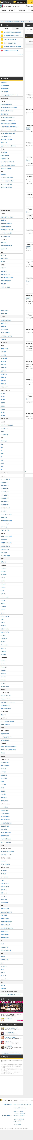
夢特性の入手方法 (5, 918)
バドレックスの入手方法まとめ (8, 120)
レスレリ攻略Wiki (17, 1124)
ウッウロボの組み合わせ (6, 223)
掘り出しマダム (4, 313)
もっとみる (20, 54)
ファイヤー (3, 641)
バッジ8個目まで (4, 504)
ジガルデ (3, 603)
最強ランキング (4, 323)
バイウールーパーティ (6, 699)
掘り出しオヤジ (4, 310)
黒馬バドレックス (5, 632)
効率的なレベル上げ (5, 924)
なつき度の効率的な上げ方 (7, 928)
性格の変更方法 (4, 810)
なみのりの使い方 (5, 549)
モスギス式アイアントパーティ (8, 702)
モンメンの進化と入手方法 (10, 43)
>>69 (28, 281)
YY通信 (2, 880)
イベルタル (3, 651)
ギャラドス (3, 673)
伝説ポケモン (4, 367)
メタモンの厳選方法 (5, 332)
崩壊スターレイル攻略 (18, 1111)
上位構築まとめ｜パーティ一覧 (11, 50)
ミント (2, 963)
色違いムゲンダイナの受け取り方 (8, 146)
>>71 (28, 247)
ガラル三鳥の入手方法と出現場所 (8, 123)
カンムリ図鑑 (4, 152)
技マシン (3, 972)
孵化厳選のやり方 (5, 937)
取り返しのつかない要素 (6, 536)
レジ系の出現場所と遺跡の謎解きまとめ (10, 126)
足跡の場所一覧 (4, 114)
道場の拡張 (3, 284)
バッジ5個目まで (4, 495)
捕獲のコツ (3, 791)
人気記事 (6, 29)
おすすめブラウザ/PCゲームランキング (12, 1053)
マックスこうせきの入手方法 (7, 181)
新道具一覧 (3, 174)
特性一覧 (3, 985)
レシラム (3, 600)
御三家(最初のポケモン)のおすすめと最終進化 (13, 35)
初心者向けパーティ (5, 705)
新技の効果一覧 (4, 947)
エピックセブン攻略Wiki (19, 1119)
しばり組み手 (4, 271)
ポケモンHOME (4, 902)
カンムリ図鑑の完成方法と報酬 (8, 133)
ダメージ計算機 (4, 91)
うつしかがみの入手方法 (6, 187)
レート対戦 (3, 784)
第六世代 (3, 409)
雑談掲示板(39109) (5, 734)
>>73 (28, 212)
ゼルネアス (3, 648)
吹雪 (2, 460)
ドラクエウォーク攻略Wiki (19, 1113)
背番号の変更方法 (5, 826)
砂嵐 (2, 466)
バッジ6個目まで (4, 498)
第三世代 (3, 399)
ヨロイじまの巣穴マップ (6, 245)
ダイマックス (4, 870)
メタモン (3, 622)
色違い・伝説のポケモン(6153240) (8, 746)
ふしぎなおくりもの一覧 (6, 336)
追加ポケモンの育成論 (6, 168)
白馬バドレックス (5, 629)
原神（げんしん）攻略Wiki (19, 1116)
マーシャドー (4, 568)
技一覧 (2, 944)
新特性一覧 (3, 988)
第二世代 (3, 396)
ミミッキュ (3, 676)
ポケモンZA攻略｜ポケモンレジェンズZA (22, 1104)
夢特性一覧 (3, 383)
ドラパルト (3, 664)
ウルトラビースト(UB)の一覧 (7, 162)
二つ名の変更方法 (5, 813)
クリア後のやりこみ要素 (6, 233)
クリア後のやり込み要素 (6, 520)
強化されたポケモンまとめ (7, 110)
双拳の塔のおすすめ (5, 274)
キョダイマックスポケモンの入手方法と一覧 (13, 46)
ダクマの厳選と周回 (5, 236)
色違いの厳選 (4, 915)
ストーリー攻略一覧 (5, 479)
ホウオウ (3, 609)
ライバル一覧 (4, 527)
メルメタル (3, 571)
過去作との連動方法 (5, 816)
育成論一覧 (3, 220)
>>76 (28, 160)
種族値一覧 (3, 377)
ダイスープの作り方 (5, 864)
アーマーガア (4, 667)
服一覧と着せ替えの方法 (6, 823)
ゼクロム (3, 613)
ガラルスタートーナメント (7, 854)
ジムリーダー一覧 (5, 530)
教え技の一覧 (4, 249)
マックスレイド (4, 428)
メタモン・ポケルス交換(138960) (8, 749)
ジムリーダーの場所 (5, 287)
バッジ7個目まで (4, 501)
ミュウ (2, 590)
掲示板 (17, 29)
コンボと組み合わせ (5, 724)
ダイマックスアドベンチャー (7, 851)
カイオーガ (3, 654)
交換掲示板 (3, 339)
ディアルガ (3, 625)
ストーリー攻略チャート (6, 104)
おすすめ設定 (4, 539)
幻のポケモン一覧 (5, 158)
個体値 (2, 788)
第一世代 (3, 393)
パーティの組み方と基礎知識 (7, 721)
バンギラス (3, 670)
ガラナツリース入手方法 (6, 184)
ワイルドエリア (4, 329)
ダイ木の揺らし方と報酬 (6, 139)
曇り (2, 447)
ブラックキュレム (5, 616)
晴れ (2, 444)
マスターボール (4, 979)
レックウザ (3, 606)
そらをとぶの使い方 (5, 546)
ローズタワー (4, 511)
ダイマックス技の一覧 (6, 950)
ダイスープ (3, 268)
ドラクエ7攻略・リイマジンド (20, 1108)
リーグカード (4, 896)
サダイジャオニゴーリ (6, 708)
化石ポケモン (4, 371)
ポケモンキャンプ (5, 886)
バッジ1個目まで (4, 482)
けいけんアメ (4, 966)
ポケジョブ (3, 873)
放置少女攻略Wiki (17, 1121)
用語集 (2, 781)
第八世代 (3, 415)
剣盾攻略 (4, 10)
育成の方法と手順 (5, 909)
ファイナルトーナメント (6, 514)
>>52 (28, 128)
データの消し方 (4, 807)
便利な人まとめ (4, 800)
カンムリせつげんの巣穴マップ (8, 117)
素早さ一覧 (3, 380)
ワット (2, 431)
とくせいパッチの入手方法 (7, 177)
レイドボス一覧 (4, 434)
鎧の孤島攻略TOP (5, 85)
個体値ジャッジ (4, 931)
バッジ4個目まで (4, 492)
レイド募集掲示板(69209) (6, 737)
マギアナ (3, 581)
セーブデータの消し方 (6, 842)
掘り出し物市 (4, 899)
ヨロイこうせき (4, 258)
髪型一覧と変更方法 (5, 819)
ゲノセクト (3, 584)
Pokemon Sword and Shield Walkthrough (10, 994)
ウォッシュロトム (5, 686)
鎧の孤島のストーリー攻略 (7, 229)
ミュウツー (3, 635)
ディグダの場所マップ (6, 226)
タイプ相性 (3, 772)
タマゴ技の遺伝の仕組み (6, 921)
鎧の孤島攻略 (12, 10)
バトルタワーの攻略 (5, 555)
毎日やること (4, 797)
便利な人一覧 (4, 142)
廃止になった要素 (5, 765)
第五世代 (3, 406)
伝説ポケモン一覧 (5, 155)
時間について (4, 893)
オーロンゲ (3, 683)
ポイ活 (10, 2)
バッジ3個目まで (4, 488)
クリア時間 (3, 794)
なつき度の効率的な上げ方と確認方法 (12, 32)
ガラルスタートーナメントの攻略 (8, 130)
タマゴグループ (4, 387)
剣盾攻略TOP (4, 82)
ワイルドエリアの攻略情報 (7, 425)
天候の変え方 (4, 441)
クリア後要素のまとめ (6, 136)
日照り (2, 463)
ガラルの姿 (3, 364)
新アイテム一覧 (4, 959)
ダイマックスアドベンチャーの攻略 (9, 107)
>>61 (28, 399)
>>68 (28, 298)
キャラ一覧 (3, 768)
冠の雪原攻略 (22, 10)
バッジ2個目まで (4, 485)
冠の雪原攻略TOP (5, 88)
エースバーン (4, 661)
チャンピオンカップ (5, 508)
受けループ (3, 715)
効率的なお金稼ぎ (5, 934)
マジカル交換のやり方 (6, 832)
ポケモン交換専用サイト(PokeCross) (9, 95)
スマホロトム (4, 889)
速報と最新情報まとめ (6, 320)
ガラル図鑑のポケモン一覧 (10, 39)
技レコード (3, 975)
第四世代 (3, 403)
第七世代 (3, 412)
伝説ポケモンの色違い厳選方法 (8, 165)
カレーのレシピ (4, 877)
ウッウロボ (3, 861)
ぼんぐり (3, 261)
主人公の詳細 (4, 775)
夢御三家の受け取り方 (6, 839)
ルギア (2, 619)
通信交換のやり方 (5, 835)
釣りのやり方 (4, 552)
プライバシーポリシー (24, 1100)
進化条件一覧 (4, 374)
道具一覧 (3, 956)
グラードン (3, 594)
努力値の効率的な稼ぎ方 (6, 912)
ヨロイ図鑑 (3, 242)
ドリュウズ (3, 680)
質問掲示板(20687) (5, 740)
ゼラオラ (3, 578)
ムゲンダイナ (4, 638)
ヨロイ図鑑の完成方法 (6, 280)
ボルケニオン (4, 574)
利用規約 (15, 1100)
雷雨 (2, 453)
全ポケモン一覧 (4, 348)
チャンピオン (4, 517)
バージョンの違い (5, 762)
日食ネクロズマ (4, 645)
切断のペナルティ (5, 883)
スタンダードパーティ (6, 695)
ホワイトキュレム (5, 597)
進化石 (2, 969)
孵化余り (3, 753)
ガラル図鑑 (3, 351)
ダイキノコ (3, 255)
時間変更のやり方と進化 (6, 543)
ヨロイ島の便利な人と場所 (7, 277)
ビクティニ (3, 587)
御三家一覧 (3, 361)
